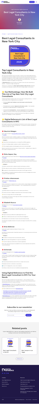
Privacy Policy (34, 399)
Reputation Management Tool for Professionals (26, 389)
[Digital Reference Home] (5, 2)
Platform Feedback (5, 384)
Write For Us (4, 386)
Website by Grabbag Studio (19, 399)
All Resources (19, 358)
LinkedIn (4, 134)
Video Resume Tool (23, 384)
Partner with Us (5, 382)
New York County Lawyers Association (27, 156)
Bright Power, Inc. (12, 180)
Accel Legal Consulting (17, 204)
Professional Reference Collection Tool (27, 386)
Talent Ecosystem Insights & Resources (27, 380)
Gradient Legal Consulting (20, 252)
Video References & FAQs (25, 382)
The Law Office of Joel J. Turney (18, 133)
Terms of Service (28, 399)
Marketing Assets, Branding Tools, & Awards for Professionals (28, 392)
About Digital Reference (6, 380)
